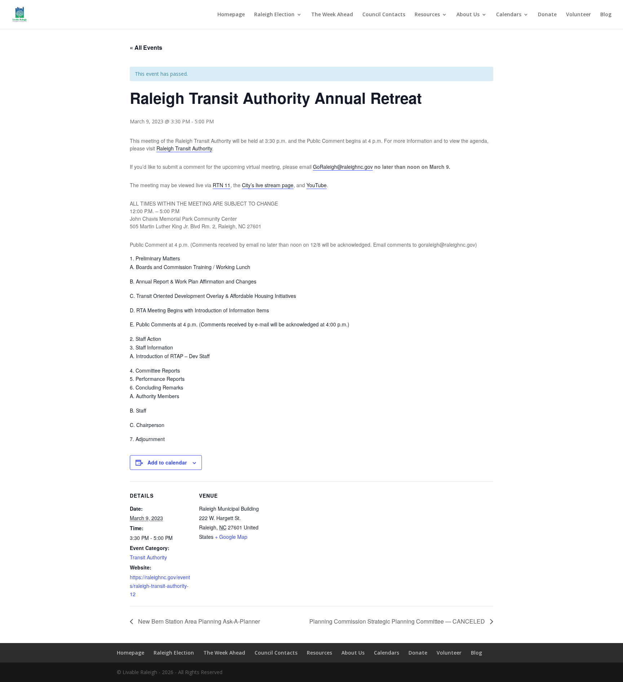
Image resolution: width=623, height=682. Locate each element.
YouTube (316, 185)
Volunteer (578, 15)
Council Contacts (383, 15)
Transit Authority (148, 557)
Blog (605, 15)
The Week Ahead (332, 15)
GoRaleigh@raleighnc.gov (343, 166)
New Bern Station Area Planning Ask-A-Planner (198, 621)
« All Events (146, 47)
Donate (547, 15)
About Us (468, 15)
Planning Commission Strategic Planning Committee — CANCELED (397, 621)
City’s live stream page (267, 185)
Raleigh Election (274, 15)
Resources (427, 15)
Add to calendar (167, 462)
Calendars (508, 15)
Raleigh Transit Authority (184, 148)
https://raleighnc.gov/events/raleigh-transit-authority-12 (160, 585)
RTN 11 (221, 185)
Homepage (231, 15)
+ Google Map (231, 536)
